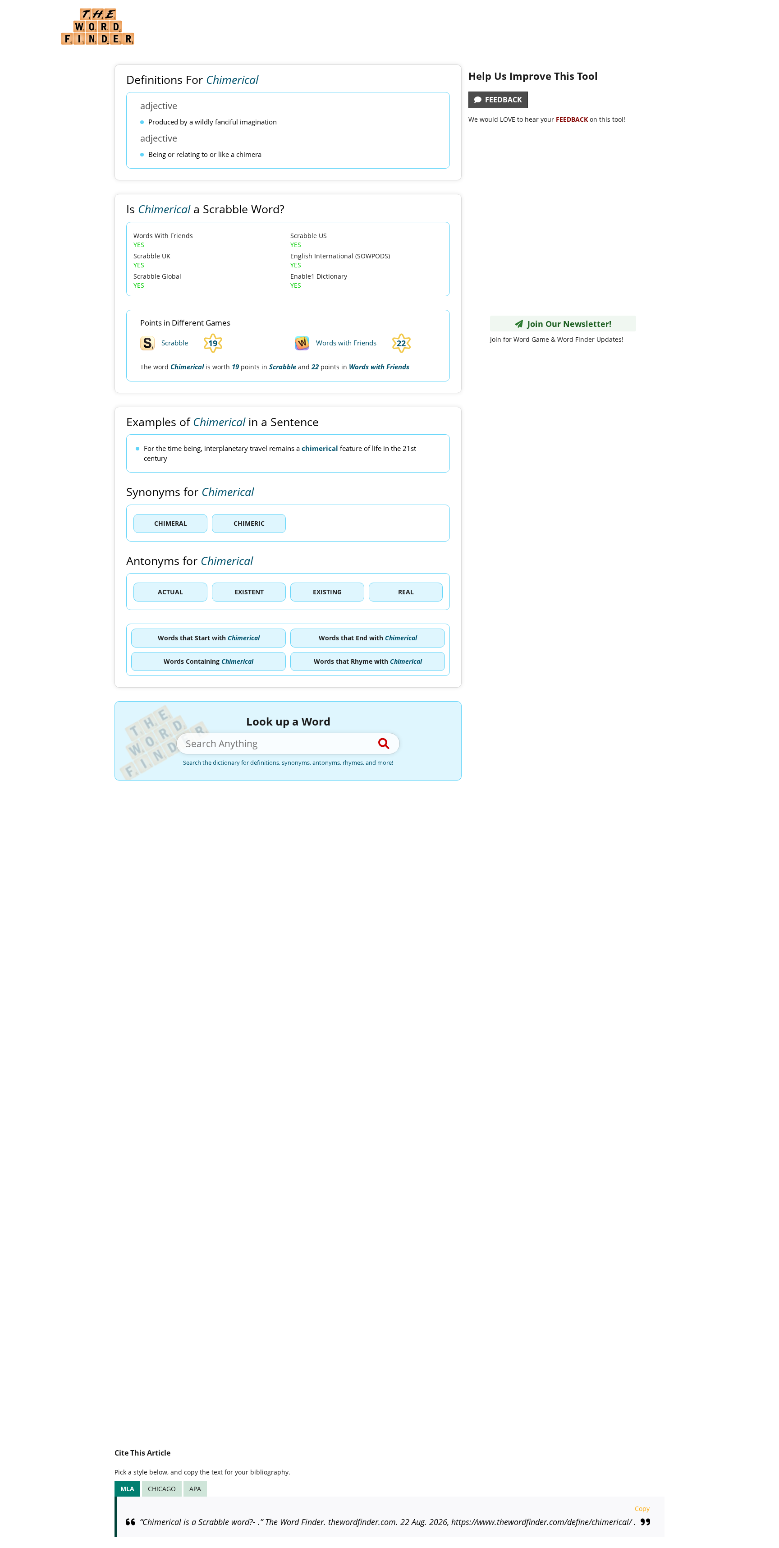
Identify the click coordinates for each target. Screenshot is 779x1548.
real (406, 592)
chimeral (170, 523)
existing (327, 592)
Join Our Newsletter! (567, 323)
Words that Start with (209, 638)
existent (249, 592)
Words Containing (208, 661)
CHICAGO (162, 1488)
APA (195, 1488)
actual (170, 592)
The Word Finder (97, 26)
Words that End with (368, 638)
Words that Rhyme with (368, 661)
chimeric (249, 523)
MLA (127, 1488)
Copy (642, 1508)
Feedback (501, 100)
